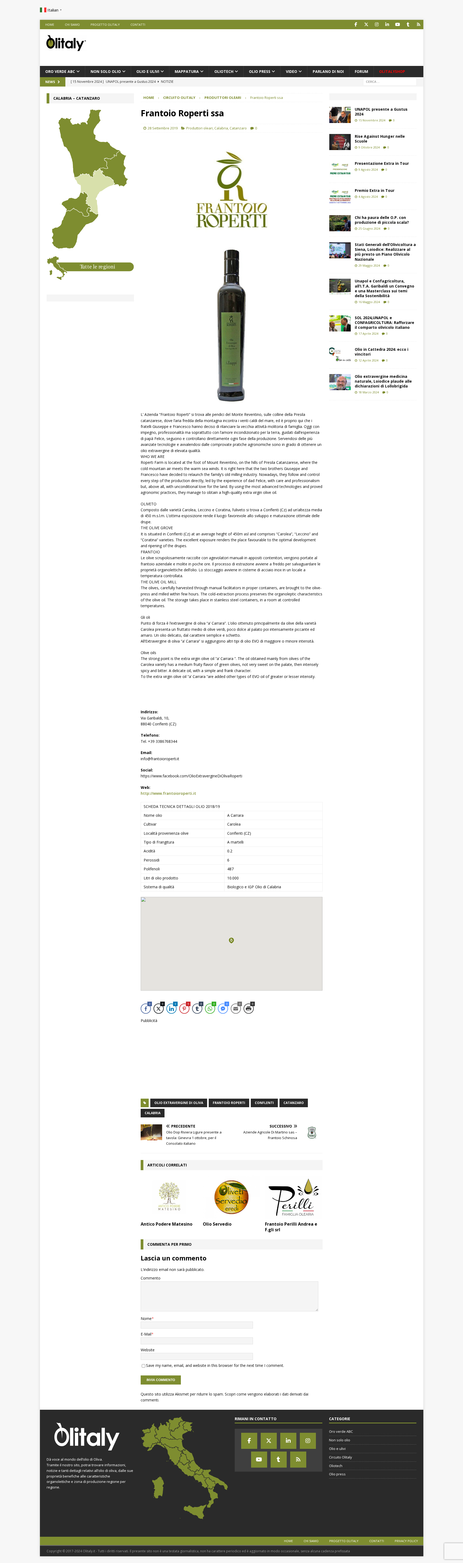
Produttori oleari (199, 128)
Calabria (221, 128)
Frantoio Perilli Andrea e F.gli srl (291, 1227)
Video (291, 71)
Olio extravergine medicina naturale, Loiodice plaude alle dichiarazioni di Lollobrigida (383, 381)
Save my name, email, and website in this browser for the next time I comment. (215, 1365)
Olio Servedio (217, 1224)
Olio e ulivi (147, 71)
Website (148, 1349)
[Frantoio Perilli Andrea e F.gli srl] (294, 1197)
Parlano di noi (328, 71)
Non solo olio (106, 71)
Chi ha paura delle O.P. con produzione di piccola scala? (382, 220)
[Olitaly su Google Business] (418, 24)
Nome (146, 1318)
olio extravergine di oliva (178, 1103)
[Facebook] (249, 1441)
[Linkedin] (288, 1441)
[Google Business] (298, 1460)
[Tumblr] (279, 1460)
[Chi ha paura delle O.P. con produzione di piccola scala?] (340, 223)
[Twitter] (269, 1441)
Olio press (259, 71)
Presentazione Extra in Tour (382, 163)
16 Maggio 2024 (369, 302)
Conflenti (264, 1103)
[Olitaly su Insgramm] (377, 24)
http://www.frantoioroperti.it (168, 793)
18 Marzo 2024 (369, 392)
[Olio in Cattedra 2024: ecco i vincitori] (340, 355)
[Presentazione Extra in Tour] (340, 169)
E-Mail (146, 1334)
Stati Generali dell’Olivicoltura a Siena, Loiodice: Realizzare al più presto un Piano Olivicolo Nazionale (385, 252)
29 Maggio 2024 (369, 265)
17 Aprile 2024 (368, 333)
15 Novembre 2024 (372, 120)
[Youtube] (259, 1460)
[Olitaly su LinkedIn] (387, 24)
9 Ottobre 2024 (369, 147)
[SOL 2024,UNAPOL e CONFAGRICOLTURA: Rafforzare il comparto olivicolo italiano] (340, 323)
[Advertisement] (320, 47)
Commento (150, 1278)
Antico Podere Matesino (166, 1224)
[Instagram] (308, 1441)
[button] (231, 940)
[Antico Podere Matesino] (169, 1197)
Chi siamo (72, 25)
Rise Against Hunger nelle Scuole (380, 139)
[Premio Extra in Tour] (340, 196)
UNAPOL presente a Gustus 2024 (381, 112)
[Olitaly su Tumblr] (408, 24)
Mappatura (187, 71)
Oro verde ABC (60, 71)
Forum (361, 71)
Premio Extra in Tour (374, 190)
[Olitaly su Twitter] (366, 24)
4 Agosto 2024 (368, 197)
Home (49, 25)
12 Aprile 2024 (368, 360)
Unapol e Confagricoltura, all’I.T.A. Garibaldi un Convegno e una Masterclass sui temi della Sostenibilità (384, 288)
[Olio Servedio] (231, 1197)
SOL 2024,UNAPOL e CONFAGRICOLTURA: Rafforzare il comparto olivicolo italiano (384, 322)
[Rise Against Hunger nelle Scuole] (340, 142)
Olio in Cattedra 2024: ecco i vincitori (381, 352)
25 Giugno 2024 (369, 228)
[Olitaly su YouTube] (397, 24)
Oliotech (223, 71)
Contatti (137, 25)
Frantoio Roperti (229, 1103)
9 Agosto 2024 (368, 169)
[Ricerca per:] (390, 81)
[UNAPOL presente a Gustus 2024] (340, 115)
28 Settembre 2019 (163, 128)
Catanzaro (238, 128)
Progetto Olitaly (105, 25)
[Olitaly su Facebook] (356, 24)
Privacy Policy (406, 1541)
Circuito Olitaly (179, 97)
